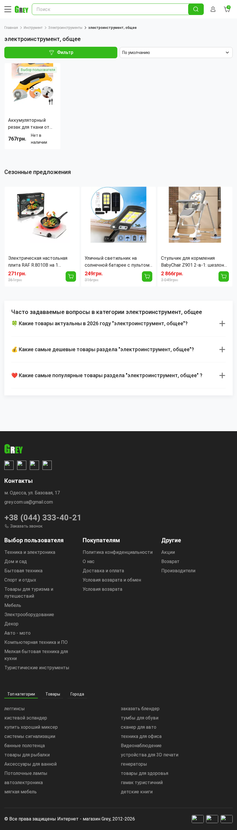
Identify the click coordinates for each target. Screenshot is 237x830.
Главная (11, 28)
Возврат (170, 561)
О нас (89, 561)
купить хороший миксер (31, 727)
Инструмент (33, 28)
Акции (168, 552)
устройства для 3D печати (149, 755)
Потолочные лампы (25, 773)
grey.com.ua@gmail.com (28, 502)
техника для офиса (141, 736)
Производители (178, 570)
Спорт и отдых (20, 580)
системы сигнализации (29, 736)
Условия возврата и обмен (112, 580)
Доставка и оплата (103, 570)
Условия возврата (102, 589)
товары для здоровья (144, 773)
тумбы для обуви (139, 718)
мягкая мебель (20, 792)
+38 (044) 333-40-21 (43, 517)
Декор (11, 624)
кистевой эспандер (25, 718)
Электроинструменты (65, 28)
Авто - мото (17, 633)
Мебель (12, 605)
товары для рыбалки (27, 755)
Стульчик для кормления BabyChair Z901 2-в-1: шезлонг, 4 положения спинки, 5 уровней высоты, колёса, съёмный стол (194, 262)
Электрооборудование (29, 614)
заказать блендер (140, 708)
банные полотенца (24, 745)
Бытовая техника (23, 570)
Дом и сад (15, 561)
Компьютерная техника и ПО (36, 642)
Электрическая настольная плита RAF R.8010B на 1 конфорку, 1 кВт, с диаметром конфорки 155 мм (41, 262)
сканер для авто (138, 727)
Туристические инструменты (36, 667)
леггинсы (14, 708)
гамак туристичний (142, 782)
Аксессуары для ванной (30, 764)
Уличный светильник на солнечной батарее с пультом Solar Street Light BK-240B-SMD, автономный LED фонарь (118, 262)
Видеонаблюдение (141, 745)
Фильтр (65, 52)
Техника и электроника (29, 552)
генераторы (134, 764)
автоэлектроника (23, 782)
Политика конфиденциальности (118, 552)
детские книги (137, 792)
